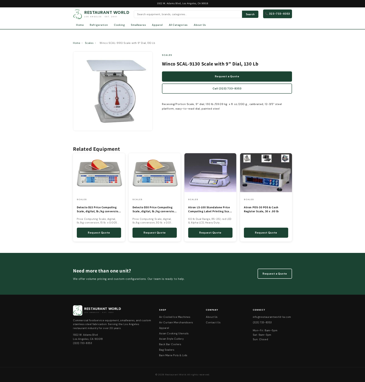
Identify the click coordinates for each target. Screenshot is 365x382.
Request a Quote (227, 76)
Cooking (119, 25)
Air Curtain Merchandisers (176, 322)
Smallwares (138, 25)
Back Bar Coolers (170, 344)
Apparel (157, 25)
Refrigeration (99, 25)
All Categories (178, 25)
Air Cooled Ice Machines (174, 317)
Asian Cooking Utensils (174, 333)
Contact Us (213, 322)
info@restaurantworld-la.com (272, 317)
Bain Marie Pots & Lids (173, 355)
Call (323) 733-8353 (227, 88)
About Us (200, 25)
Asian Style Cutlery (171, 338)
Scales (89, 43)
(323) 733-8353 (262, 322)
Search (250, 14)
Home (80, 25)
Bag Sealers (167, 349)
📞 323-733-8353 (277, 13)
